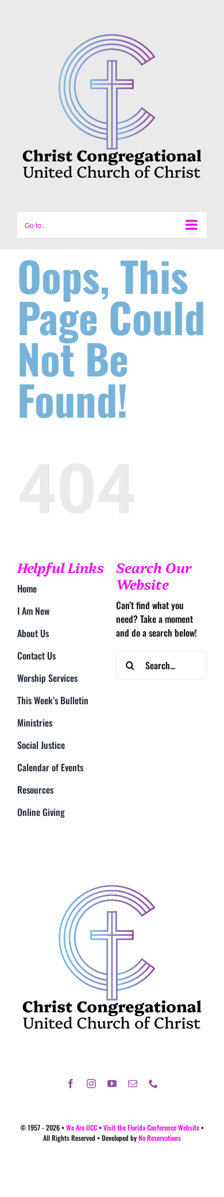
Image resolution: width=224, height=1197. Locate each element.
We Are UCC (81, 1127)
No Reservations (159, 1138)
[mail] (132, 1083)
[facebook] (70, 1083)
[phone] (153, 1083)
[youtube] (112, 1083)
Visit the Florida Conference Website (151, 1127)
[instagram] (91, 1083)
